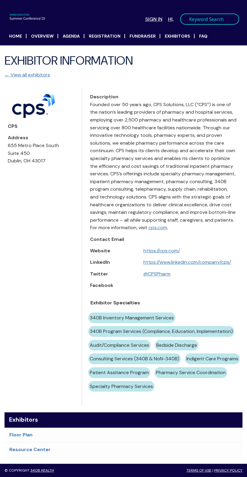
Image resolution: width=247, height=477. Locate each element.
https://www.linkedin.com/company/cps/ (187, 262)
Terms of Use (198, 470)
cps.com (158, 227)
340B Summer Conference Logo (68, 17)
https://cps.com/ (161, 251)
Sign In (153, 19)
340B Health (42, 470)
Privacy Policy (228, 470)
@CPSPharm (156, 274)
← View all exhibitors (27, 75)
